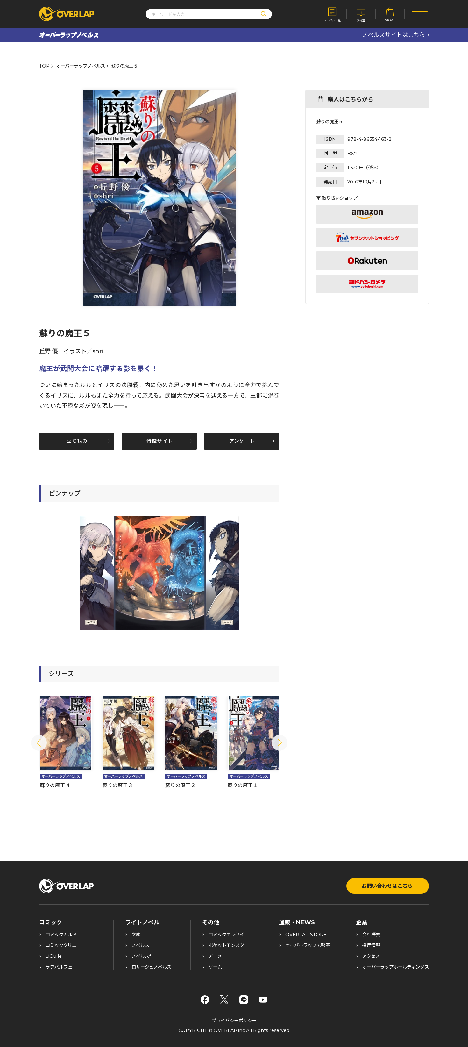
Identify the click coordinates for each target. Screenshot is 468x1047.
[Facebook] (205, 999)
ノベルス (140, 945)
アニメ (215, 956)
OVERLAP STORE (306, 934)
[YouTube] (263, 999)
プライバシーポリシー (234, 1020)
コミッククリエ (61, 945)
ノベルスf (141, 956)
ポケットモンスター (229, 945)
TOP (44, 66)
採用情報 (371, 945)
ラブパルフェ (59, 967)
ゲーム (215, 967)
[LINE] (243, 999)
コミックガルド (61, 934)
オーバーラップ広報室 (307, 945)
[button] (39, 743)
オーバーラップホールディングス (395, 967)
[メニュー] (419, 14)
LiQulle (54, 956)
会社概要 (371, 934)
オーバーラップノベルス (80, 66)
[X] (224, 999)
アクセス (371, 956)
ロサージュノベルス (151, 967)
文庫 (135, 934)
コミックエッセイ (226, 934)
